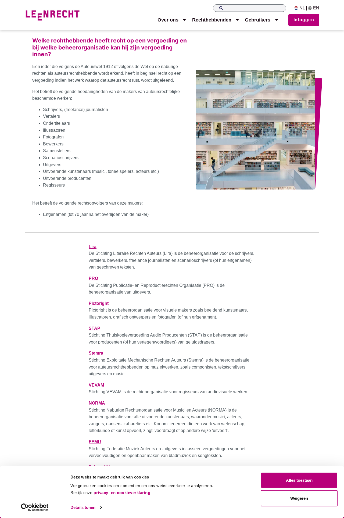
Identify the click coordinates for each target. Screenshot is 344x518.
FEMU (95, 442)
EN (316, 8)
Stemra (96, 353)
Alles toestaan (299, 480)
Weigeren (299, 498)
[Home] (52, 15)
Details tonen (82, 507)
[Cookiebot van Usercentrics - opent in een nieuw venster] (34, 507)
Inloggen (303, 19)
